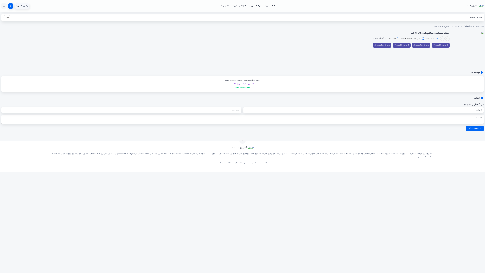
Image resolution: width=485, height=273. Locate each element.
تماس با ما (225, 5)
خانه (273, 5)
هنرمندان (242, 5)
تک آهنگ (382, 38)
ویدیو (251, 5)
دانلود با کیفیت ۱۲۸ (439, 45)
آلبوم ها (259, 5)
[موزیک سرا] (10, 6)
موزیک (266, 5)
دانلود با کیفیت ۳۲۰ (420, 45)
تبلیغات (234, 5)
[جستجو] (4, 6)
